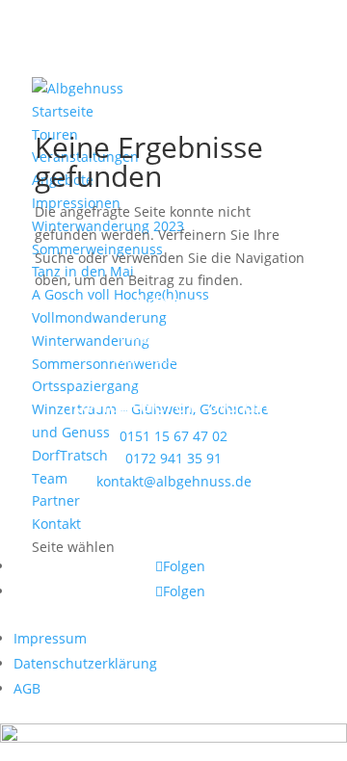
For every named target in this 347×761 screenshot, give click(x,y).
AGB (26, 688)
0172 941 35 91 (173, 458)
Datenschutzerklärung (85, 663)
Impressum (50, 638)
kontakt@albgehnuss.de (174, 481)
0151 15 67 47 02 (173, 436)
